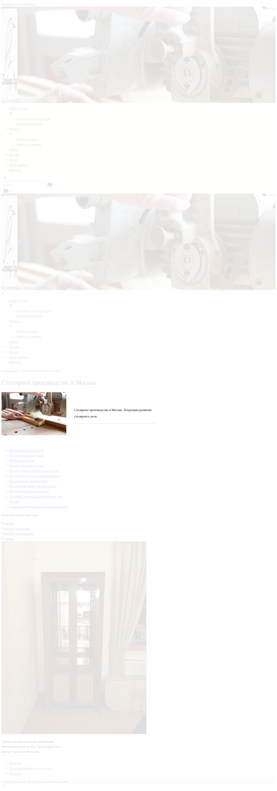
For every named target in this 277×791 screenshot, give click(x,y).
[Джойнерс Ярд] (10, 241)
